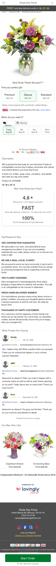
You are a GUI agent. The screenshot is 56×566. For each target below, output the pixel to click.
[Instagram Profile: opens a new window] (19, 527)
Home (4, 12)
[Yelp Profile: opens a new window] (37, 527)
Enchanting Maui (26, 345)
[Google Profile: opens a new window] (31, 527)
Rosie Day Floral (28, 3)
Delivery (8, 124)
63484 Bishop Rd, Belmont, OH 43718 (28, 512)
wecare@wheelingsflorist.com (28, 518)
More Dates (47, 130)
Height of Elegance (27, 402)
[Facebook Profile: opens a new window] (25, 527)
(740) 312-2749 (28, 515)
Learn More (45, 109)
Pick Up (23, 123)
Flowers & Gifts (14, 12)
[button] (50, 559)
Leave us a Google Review (28, 535)
